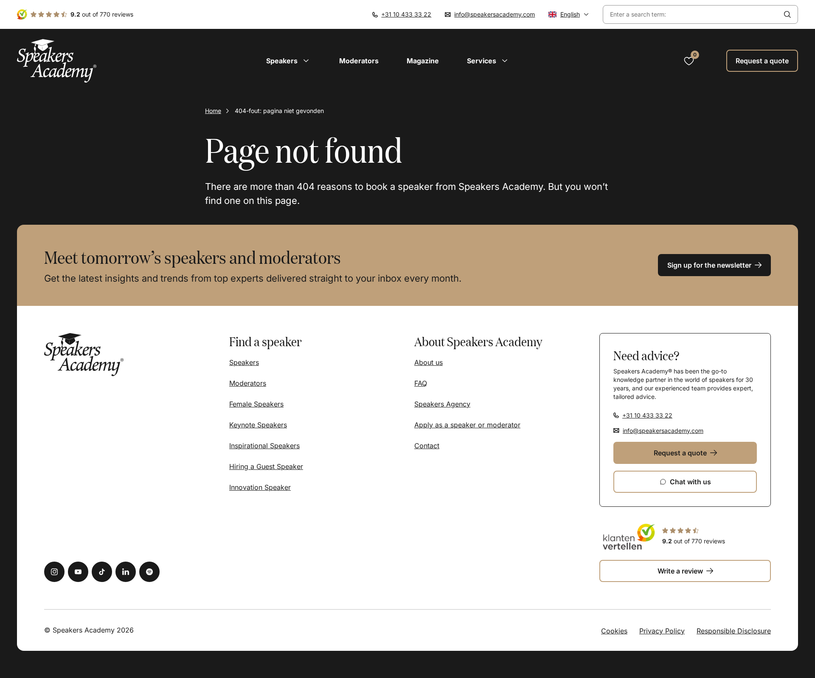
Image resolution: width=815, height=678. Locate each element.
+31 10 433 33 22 (406, 14)
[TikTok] (102, 572)
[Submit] (787, 14)
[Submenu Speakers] (306, 61)
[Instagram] (54, 572)
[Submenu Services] (505, 61)
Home (213, 110)
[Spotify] (149, 572)
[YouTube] (78, 572)
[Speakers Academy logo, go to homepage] (57, 61)
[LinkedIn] (125, 572)
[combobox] (690, 15)
